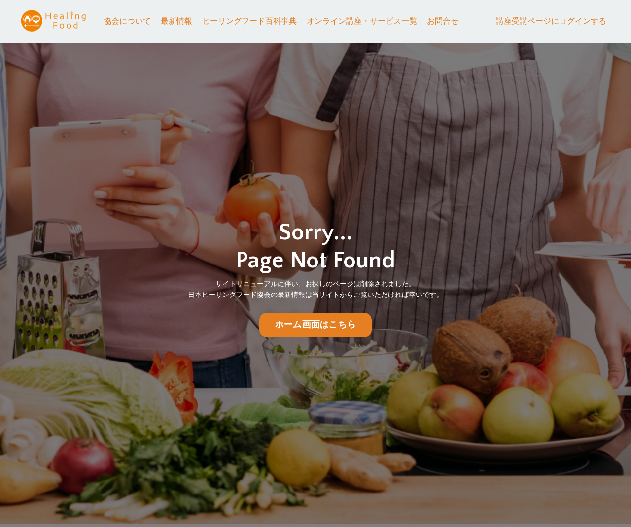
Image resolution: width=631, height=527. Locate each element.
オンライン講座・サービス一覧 (362, 21)
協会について (127, 21)
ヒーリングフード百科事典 (249, 21)
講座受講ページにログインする (551, 21)
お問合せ (442, 21)
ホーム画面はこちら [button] (315, 324)
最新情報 (176, 21)
